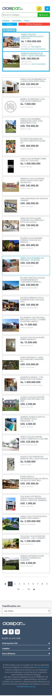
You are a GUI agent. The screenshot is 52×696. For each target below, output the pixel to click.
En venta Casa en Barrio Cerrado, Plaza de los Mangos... (31, 240)
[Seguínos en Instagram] (17, 632)
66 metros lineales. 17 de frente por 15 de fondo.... (32, 378)
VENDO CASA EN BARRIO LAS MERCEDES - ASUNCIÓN (32, 259)
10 (18, 589)
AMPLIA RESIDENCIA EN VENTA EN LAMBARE (34, 199)
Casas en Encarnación (27, 524)
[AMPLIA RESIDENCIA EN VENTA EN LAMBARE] (10, 205)
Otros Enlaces (8, 654)
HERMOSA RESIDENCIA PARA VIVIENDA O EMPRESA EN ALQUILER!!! (32, 558)
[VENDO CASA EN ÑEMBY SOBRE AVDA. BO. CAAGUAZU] (10, 166)
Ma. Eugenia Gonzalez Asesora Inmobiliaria (33, 47)
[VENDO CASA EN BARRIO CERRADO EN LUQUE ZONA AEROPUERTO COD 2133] (10, 126)
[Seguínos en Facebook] (11, 632)
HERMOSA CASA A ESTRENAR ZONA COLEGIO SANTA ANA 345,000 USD (32, 180)
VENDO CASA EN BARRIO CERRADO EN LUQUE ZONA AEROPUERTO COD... (31, 121)
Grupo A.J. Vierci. (42, 667)
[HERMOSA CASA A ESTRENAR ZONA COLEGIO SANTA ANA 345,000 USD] (10, 186)
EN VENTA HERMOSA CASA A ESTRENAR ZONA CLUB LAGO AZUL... (32, 299)
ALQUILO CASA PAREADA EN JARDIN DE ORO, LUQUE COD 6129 (34, 457)
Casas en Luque (26, 44)
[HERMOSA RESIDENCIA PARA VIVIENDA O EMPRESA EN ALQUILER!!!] (10, 563)
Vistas (9, 24)
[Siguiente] (34, 589)
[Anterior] (5, 584)
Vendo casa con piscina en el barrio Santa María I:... (33, 517)
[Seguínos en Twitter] (5, 632)
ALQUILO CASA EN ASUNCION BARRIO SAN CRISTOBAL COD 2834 (32, 399)
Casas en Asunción (26, 107)
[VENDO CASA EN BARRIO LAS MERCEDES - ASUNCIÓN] (10, 265)
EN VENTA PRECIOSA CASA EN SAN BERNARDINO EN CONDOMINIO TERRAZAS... (32, 280)
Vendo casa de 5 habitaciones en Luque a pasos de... (32, 36)
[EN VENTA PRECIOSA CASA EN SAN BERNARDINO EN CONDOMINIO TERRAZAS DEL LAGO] (10, 285)
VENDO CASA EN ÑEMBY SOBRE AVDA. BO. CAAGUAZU (33, 159)
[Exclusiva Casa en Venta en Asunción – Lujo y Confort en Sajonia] (10, 543)
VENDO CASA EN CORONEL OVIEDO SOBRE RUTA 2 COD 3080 (34, 438)
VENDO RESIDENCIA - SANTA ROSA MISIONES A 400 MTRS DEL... (32, 359)
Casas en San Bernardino (29, 288)
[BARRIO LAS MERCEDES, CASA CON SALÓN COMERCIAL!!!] (10, 106)
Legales (6, 648)
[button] (39, 8)
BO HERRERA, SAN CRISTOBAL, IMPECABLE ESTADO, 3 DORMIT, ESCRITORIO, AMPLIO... (33, 319)
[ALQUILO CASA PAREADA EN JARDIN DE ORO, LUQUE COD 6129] (10, 464)
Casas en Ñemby (26, 167)
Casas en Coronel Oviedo (28, 445)
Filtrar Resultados (35, 24)
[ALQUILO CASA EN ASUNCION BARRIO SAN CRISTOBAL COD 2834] (10, 404)
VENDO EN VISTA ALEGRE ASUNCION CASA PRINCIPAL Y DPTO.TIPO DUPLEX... (32, 220)
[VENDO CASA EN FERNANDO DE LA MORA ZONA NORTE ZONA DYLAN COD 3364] (10, 86)
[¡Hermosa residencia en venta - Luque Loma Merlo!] (11, 61)
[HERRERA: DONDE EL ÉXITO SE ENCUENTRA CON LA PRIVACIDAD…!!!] (10, 424)
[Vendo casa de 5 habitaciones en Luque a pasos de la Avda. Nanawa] (11, 41)
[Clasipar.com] (12, 9)
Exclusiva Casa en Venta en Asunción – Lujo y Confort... (33, 537)
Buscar (44, 14)
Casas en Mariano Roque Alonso (31, 385)
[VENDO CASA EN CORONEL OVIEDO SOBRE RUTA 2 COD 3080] (10, 444)
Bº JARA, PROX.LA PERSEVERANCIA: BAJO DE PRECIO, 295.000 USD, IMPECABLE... (34, 478)
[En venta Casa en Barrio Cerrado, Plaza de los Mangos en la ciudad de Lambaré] (10, 245)
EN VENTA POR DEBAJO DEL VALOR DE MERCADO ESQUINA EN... (32, 141)
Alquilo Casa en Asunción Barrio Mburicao (32, 338)
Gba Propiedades (38, 64)
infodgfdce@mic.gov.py (26, 686)
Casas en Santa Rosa (27, 367)
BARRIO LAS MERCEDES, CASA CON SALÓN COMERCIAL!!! (32, 100)
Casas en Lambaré (26, 206)
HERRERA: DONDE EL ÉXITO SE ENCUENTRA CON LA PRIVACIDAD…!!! (32, 419)
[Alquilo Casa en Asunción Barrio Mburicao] (10, 345)
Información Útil (9, 643)
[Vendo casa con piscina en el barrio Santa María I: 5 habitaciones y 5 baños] (10, 523)
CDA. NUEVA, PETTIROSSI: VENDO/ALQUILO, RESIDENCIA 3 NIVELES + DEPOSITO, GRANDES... (34, 498)
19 (28, 589)
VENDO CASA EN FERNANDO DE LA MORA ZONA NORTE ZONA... (33, 80)
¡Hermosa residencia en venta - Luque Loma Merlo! (33, 54)
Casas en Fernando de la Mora (30, 87)
